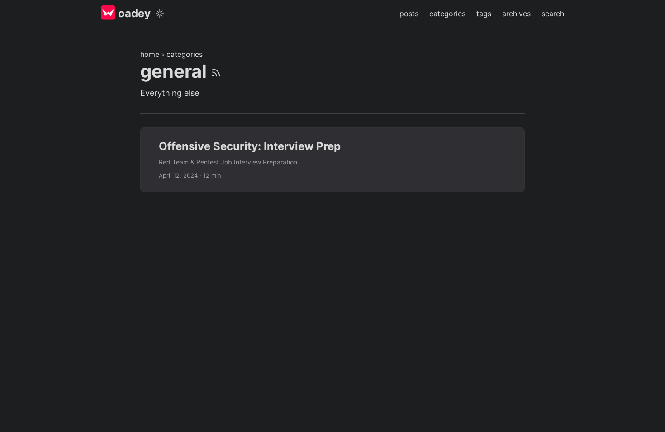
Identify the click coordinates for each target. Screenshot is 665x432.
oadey (133, 13)
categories (184, 54)
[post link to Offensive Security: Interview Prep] (332, 159)
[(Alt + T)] (159, 13)
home (149, 54)
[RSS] (216, 71)
